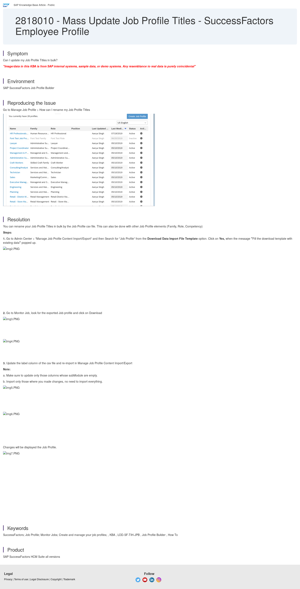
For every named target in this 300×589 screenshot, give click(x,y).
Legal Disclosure (39, 579)
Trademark (69, 579)
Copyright (56, 579)
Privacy (8, 579)
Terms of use (21, 579)
